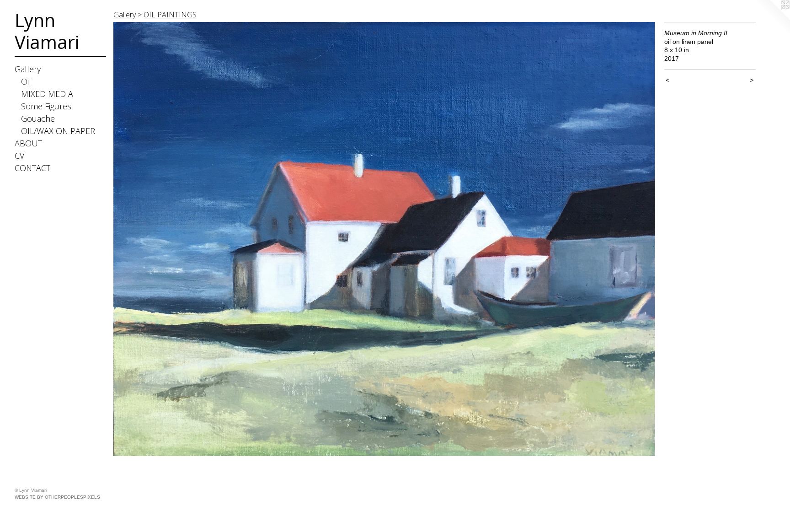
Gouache (38, 118)
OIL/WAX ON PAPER (58, 130)
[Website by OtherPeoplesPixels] (771, 18)
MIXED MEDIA (47, 93)
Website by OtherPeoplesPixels (57, 497)
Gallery (28, 69)
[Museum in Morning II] (384, 239)
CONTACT (32, 167)
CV (19, 155)
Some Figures (46, 106)
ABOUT (28, 143)
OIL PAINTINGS (170, 15)
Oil (26, 81)
